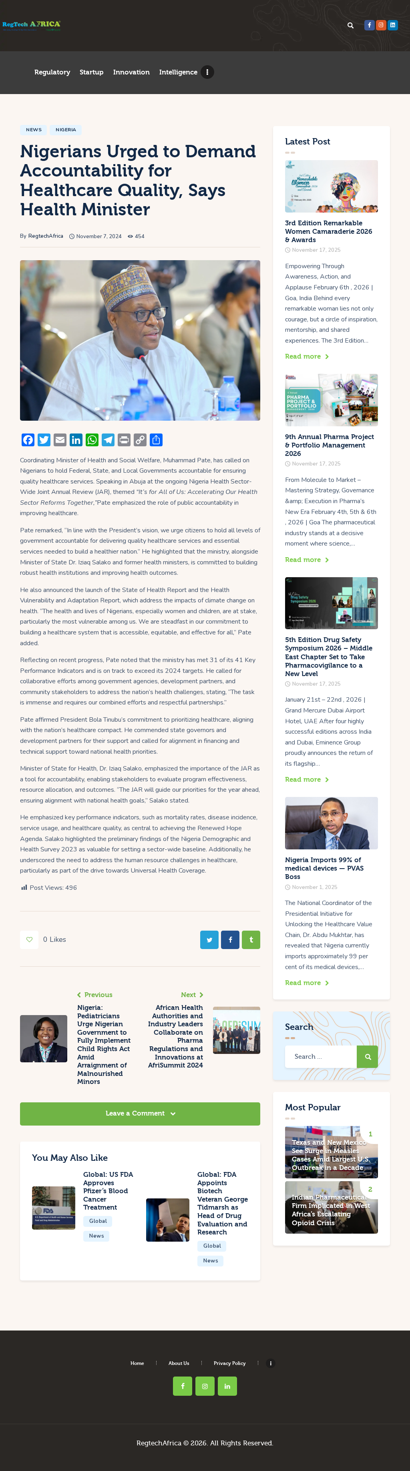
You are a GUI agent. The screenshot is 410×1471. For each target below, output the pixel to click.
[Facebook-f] (369, 25)
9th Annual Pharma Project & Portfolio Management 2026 (329, 445)
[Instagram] (381, 25)
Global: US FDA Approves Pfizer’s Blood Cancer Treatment (108, 1191)
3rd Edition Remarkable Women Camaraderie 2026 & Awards (328, 231)
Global (98, 1221)
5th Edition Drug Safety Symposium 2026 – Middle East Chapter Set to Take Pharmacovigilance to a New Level (328, 656)
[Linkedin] (393, 25)
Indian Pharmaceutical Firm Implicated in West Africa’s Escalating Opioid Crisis (331, 1210)
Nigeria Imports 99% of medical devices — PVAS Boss (324, 868)
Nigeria (66, 129)
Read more (303, 356)
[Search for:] (331, 1056)
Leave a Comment (136, 1113)
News (34, 129)
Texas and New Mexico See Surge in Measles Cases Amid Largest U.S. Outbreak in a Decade (331, 1155)
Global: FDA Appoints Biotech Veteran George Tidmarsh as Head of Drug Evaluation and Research (222, 1203)
